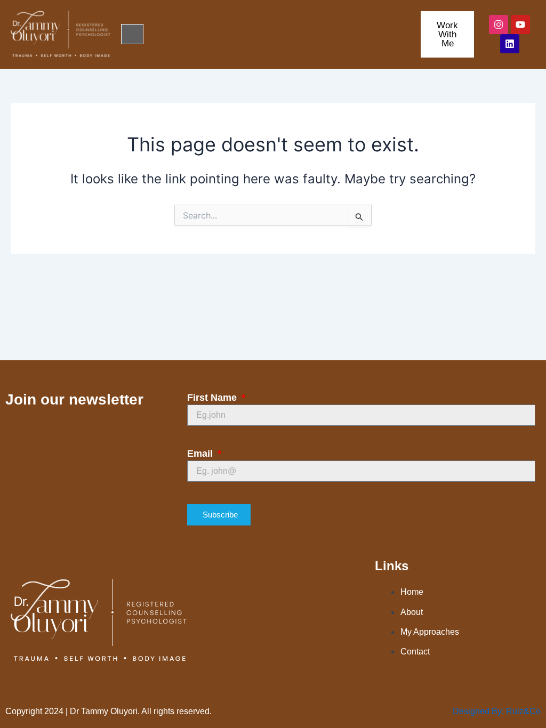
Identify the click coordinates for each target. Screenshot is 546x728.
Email (201, 453)
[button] (132, 34)
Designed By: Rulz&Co (497, 711)
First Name (213, 397)
